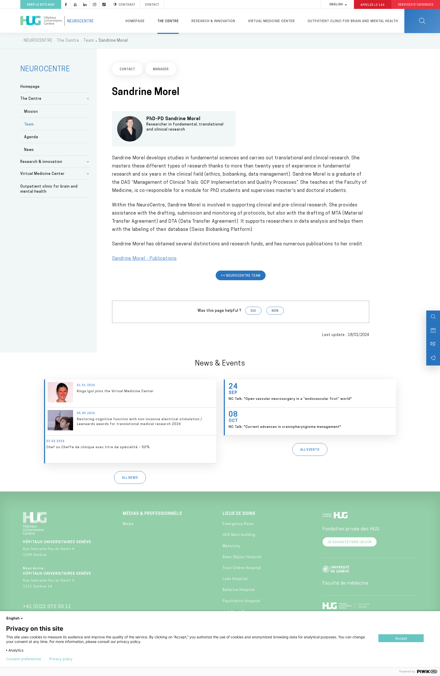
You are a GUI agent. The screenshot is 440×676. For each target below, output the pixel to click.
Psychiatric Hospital (241, 601)
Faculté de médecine (345, 583)
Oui (253, 311)
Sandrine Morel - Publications (144, 259)
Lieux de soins (239, 514)
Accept (401, 638)
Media (128, 524)
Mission (31, 112)
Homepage (135, 21)
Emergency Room (238, 524)
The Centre (168, 21)
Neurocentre (80, 21)
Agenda (31, 137)
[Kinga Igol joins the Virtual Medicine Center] (130, 393)
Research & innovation (213, 21)
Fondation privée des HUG (350, 529)
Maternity (232, 546)
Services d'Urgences (415, 5)
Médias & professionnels (152, 514)
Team (89, 41)
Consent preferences (23, 659)
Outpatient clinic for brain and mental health (353, 21)
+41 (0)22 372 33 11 (47, 607)
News (29, 150)
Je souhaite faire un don (349, 542)
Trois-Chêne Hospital (242, 568)
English (336, 4)
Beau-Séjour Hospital (242, 557)
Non (275, 311)
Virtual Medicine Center (271, 21)
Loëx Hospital (235, 579)
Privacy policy (61, 659)
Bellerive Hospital (239, 590)
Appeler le (373, 5)
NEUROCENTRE (38, 41)
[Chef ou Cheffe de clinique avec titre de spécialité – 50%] (130, 449)
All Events (310, 450)
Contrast (127, 5)
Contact (152, 5)
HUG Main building (239, 535)
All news (130, 478)
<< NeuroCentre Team (240, 275)
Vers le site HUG (40, 5)
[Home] (41, 21)
